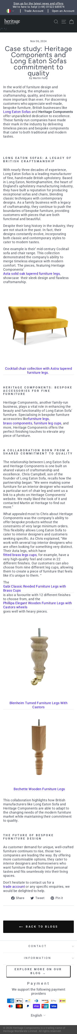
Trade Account (34, 11)
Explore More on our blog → (38, 971)
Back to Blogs (41, 926)
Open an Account (63, 11)
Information (37, 958)
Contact (37, 946)
